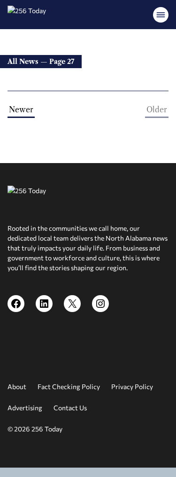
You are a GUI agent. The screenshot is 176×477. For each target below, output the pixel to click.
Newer (21, 109)
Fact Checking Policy (69, 387)
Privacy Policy (132, 387)
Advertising (25, 408)
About (17, 387)
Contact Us (70, 408)
